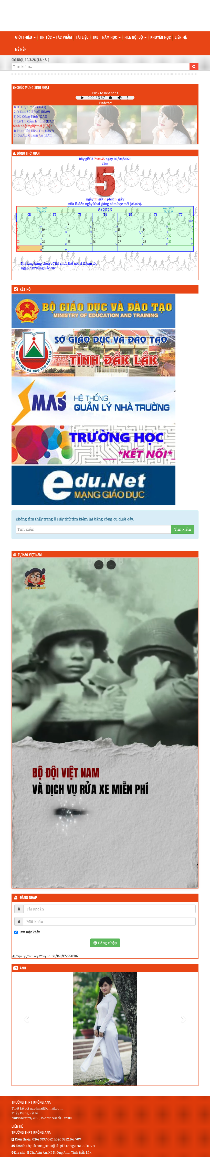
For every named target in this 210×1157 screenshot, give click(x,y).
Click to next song (105, 93)
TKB (95, 38)
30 (29, 249)
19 (105, 237)
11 (79, 231)
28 (155, 243)
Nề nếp (20, 50)
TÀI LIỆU (82, 38)
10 (54, 231)
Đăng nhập (28, 898)
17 (54, 237)
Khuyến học (160, 38)
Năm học (110, 38)
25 (79, 243)
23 (29, 243)
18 (79, 237)
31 (54, 249)
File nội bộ (134, 38)
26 (105, 243)
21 (155, 237)
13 (130, 231)
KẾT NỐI (26, 289)
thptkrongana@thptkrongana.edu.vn (60, 1128)
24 (54, 243)
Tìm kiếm (182, 529)
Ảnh (23, 968)
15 (180, 231)
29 (180, 243)
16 (29, 237)
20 (130, 237)
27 (130, 243)
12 (105, 231)
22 (180, 237)
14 (155, 231)
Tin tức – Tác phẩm (55, 38)
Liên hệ (181, 38)
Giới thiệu (24, 38)
